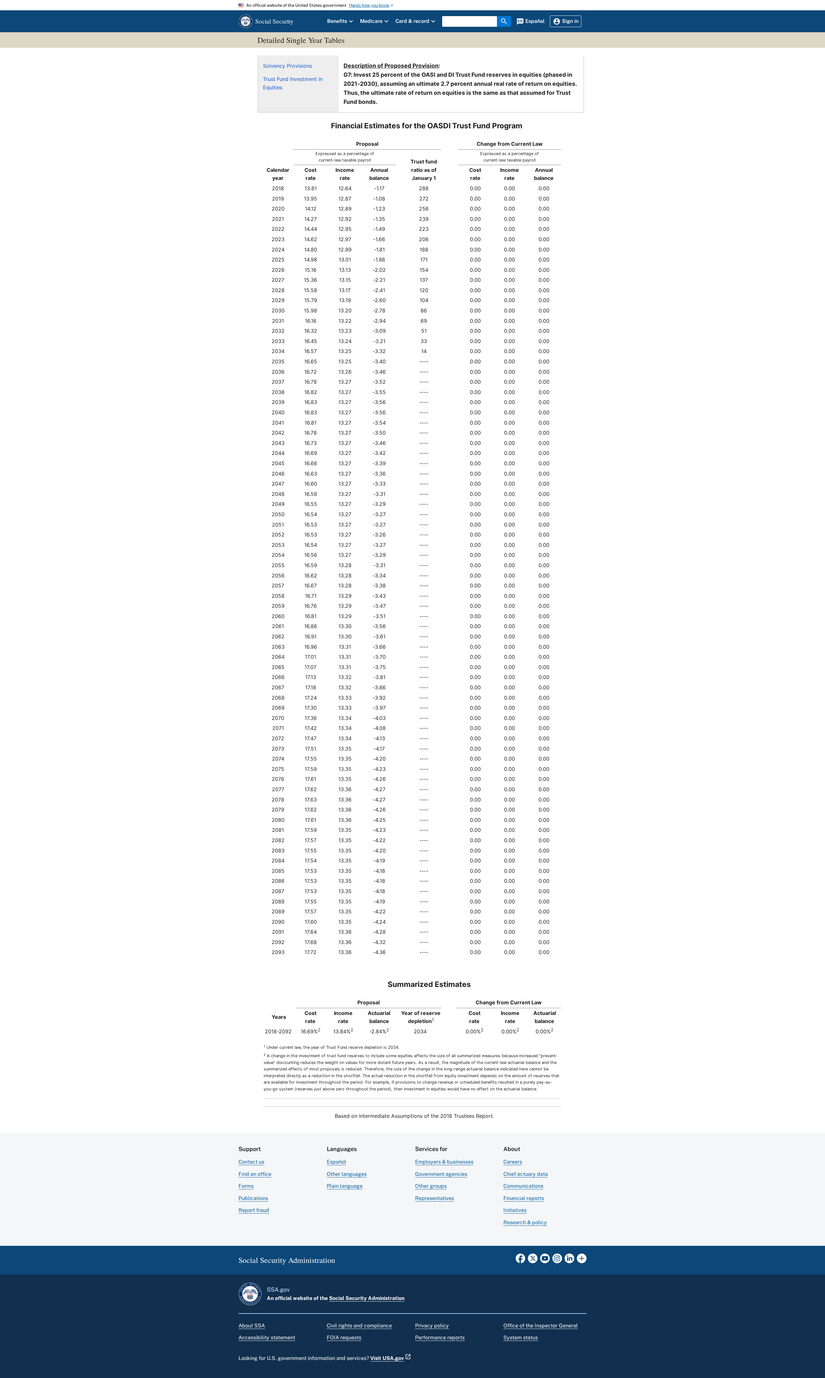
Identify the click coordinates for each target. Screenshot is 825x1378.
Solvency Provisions (287, 66)
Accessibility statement (266, 1337)
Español (336, 1162)
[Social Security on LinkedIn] (569, 1260)
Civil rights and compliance (359, 1326)
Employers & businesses (444, 1162)
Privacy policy (432, 1326)
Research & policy (525, 1222)
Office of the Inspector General (540, 1326)
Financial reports (523, 1198)
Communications (523, 1186)
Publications (253, 1198)
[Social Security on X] (533, 1260)
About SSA (251, 1326)
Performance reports (440, 1337)
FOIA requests (344, 1337)
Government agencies (441, 1174)
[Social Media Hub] (582, 1260)
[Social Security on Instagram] (557, 1260)
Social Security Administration (366, 1298)
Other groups (431, 1186)
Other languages (347, 1174)
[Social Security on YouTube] (545, 1260)
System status (520, 1337)
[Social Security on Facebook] (520, 1260)
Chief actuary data (525, 1174)
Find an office (254, 1174)
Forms (246, 1186)
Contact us (251, 1162)
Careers (512, 1162)
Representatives (434, 1198)
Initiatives (515, 1210)
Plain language (345, 1186)
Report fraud (253, 1210)
